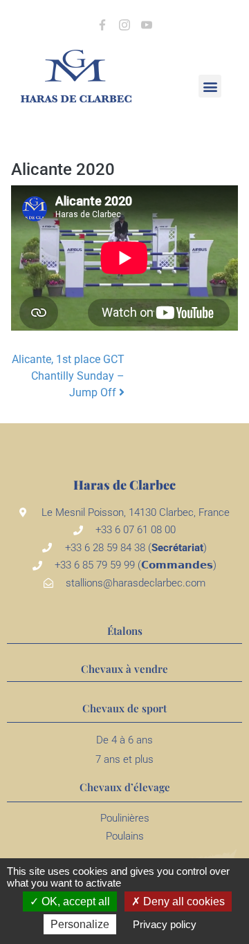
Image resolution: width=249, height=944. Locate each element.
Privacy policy (164, 924)
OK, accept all (74, 901)
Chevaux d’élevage (125, 787)
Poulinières (124, 818)
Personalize (79, 924)
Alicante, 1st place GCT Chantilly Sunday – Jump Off (68, 376)
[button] (210, 86)
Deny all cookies (182, 901)
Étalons (124, 631)
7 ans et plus (124, 759)
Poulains (125, 836)
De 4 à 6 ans (124, 740)
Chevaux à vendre (124, 669)
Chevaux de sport (124, 708)
